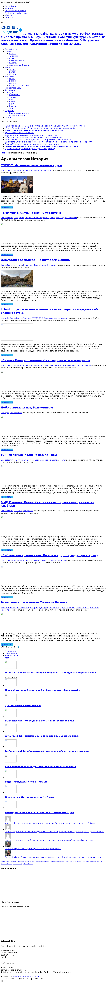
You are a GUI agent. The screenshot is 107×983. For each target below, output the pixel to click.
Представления (17, 115)
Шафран (3, 861)
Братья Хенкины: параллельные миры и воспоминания (32, 144)
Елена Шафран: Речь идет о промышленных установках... (33, 849)
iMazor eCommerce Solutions (26, 976)
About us (9, 15)
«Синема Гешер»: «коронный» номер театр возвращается (45, 360)
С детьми (9, 111)
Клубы (12, 101)
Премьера (53, 861)
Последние (10, 651)
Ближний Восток (17, 60)
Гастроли (30, 864)
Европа (12, 54)
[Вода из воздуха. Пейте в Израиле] (11, 777)
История (18, 170)
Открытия (52, 265)
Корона (94, 861)
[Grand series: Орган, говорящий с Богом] (11, 792)
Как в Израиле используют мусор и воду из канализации (40, 766)
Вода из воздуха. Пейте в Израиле (26, 781)
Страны (8, 51)
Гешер (26, 864)
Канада (13, 63)
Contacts (9, 17)
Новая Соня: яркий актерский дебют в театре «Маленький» (34, 130)
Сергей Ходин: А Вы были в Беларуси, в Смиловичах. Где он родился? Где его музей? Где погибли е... (54, 832)
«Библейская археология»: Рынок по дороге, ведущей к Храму (49, 555)
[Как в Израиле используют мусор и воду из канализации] (11, 762)
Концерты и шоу (13, 88)
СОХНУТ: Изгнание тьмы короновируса (31, 165)
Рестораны (14, 95)
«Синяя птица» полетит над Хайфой (29, 455)
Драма (12, 74)
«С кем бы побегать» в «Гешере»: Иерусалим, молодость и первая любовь (41, 128)
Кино (11, 99)
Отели (12, 108)
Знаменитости (17, 864)
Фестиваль (13, 861)
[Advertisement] (53, 922)
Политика (59, 861)
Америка (13, 56)
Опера (12, 69)
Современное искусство (37, 218)
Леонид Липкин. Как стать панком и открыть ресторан (39, 812)
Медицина (89, 861)
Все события (11, 49)
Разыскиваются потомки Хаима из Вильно (34, 602)
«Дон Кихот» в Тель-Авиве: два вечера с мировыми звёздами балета (38, 139)
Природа (47, 861)
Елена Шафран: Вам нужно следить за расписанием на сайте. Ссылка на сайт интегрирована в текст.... (55, 857)
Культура (27, 170)
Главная (5, 153)
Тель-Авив (32, 861)
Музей (83, 861)
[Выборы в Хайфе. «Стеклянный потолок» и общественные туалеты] (11, 746)
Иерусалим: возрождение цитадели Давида (35, 260)
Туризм (12, 97)
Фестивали (10, 90)
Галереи (13, 83)
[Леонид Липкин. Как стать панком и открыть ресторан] (11, 808)
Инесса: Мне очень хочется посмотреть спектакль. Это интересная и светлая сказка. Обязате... (51, 823)
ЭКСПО (12, 81)
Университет (20, 861)
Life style (9, 92)
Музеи (12, 79)
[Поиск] (2, 22)
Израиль (9, 864)
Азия (11, 58)
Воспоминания (8, 607)
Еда (22, 864)
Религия (48, 170)
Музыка (79, 861)
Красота (13, 106)
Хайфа (7, 861)
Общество (38, 170)
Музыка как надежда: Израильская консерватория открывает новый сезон (41, 146)
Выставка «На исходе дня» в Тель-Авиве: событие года (32, 135)
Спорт (8, 117)
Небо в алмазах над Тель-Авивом (27, 407)
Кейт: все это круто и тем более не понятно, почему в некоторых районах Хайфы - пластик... (49, 840)
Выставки (9, 76)
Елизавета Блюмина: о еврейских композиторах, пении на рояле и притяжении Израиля (48, 142)
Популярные (11, 653)
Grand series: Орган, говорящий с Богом (30, 797)
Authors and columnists (16, 13)
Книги (12, 104)
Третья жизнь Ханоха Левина (19, 133)
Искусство (4, 864)
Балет (12, 72)
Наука (43, 265)
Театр (8, 67)
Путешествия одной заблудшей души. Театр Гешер (30, 149)
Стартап (41, 861)
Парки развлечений (19, 113)
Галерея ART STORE (19, 85)
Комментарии (11, 655)
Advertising (10, 6)
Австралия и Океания (20, 65)
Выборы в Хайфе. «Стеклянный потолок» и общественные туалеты (47, 751)
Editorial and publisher (15, 11)
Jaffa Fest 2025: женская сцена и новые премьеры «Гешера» (34, 137)
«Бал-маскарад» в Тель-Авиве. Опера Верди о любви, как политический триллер (45, 126)
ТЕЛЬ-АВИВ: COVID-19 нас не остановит (31, 212)
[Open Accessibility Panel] (2, 981)
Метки (8, 658)
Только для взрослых (66, 218)
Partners (9, 8)
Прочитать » (7, 207)
